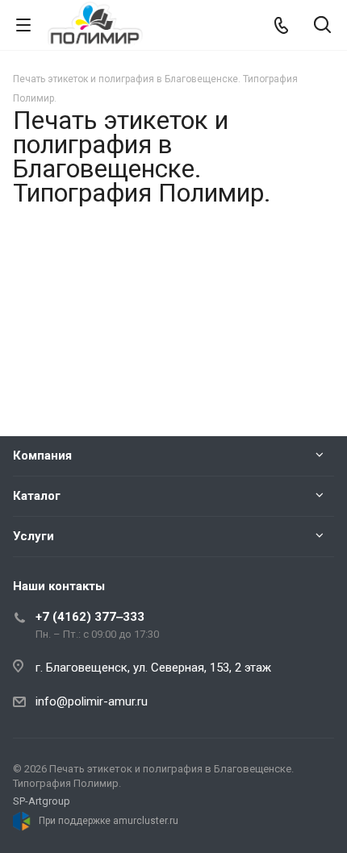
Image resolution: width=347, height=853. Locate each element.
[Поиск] (322, 26)
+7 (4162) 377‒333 (90, 617)
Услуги (33, 536)
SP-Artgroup (41, 801)
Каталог (37, 496)
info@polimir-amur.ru (92, 701)
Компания (42, 455)
